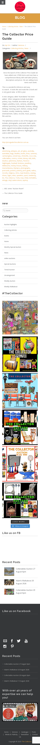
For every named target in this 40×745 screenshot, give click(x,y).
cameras (33, 153)
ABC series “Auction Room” (14, 188)
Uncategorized (9, 275)
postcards (5, 170)
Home (4, 26)
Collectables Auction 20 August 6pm (17, 675)
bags (12, 153)
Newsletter (25, 734)
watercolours (17, 180)
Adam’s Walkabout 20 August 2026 (16, 670)
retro (17, 173)
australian (5, 153)
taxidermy (32, 175)
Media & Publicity (11, 734)
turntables (32, 178)
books (23, 153)
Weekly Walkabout (10, 287)
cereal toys (17, 156)
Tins (6, 178)
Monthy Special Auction (12, 247)
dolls (33, 158)
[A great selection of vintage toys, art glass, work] (20, 464)
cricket (20, 158)
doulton (5, 161)
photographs (25, 168)
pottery (19, 170)
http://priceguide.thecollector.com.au (15, 142)
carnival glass (7, 156)
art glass (24, 151)
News (21, 26)
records (5, 173)
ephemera (12, 161)
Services (15, 732)
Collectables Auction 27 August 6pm (17, 664)
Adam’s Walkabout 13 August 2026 (16, 681)
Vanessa (21, 45)
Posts (34, 732)
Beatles (17, 153)
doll (30, 158)
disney (25, 158)
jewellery (28, 163)
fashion (19, 161)
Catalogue (24, 732)
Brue (28, 153)
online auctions (9, 258)
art (19, 151)
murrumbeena (7, 168)
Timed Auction (9, 270)
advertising (6, 151)
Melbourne (6, 166)
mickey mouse (16, 166)
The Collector (26, 741)
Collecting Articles (13, 26)
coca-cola (32, 156)
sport (26, 175)
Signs (9, 175)
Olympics (16, 168)
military (24, 166)
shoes (4, 175)
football (14, 163)
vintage (4, 180)
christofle (24, 156)
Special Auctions (10, 264)
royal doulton (24, 173)
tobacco (12, 178)
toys (22, 178)
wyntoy (25, 180)
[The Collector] (19, 6)
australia (31, 151)
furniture (21, 163)
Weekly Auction (9, 281)
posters (13, 170)
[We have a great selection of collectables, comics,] (20, 354)
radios (33, 170)
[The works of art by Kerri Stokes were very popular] (20, 317)
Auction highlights (10, 224)
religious (12, 173)
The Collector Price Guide (13, 193)
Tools (18, 178)
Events (6, 236)
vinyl (9, 180)
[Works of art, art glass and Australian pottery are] (20, 500)
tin (3, 178)
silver (14, 175)
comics (14, 158)
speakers (20, 175)
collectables (6, 158)
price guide (26, 170)
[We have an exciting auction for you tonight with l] (20, 390)
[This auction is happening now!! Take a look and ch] (20, 427)
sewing (32, 173)
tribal (26, 178)
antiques (14, 151)
